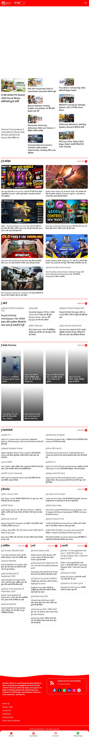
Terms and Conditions (11, 721)
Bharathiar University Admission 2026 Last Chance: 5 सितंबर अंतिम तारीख (41, 128)
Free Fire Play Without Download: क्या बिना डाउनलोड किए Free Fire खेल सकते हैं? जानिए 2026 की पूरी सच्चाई (21, 262)
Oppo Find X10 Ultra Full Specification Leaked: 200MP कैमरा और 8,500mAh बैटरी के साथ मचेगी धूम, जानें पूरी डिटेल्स (66, 480)
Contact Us (6, 711)
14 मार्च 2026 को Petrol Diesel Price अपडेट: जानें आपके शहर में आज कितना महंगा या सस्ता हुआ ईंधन (66, 524)
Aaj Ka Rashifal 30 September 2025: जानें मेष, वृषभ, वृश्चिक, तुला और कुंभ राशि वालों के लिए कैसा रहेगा (14, 582)
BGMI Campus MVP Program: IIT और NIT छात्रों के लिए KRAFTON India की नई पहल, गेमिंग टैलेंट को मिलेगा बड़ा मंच (66, 262)
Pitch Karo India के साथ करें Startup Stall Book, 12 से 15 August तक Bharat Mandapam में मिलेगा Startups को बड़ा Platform (66, 512)
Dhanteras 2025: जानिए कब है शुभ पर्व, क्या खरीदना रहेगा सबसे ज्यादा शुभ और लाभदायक (43, 620)
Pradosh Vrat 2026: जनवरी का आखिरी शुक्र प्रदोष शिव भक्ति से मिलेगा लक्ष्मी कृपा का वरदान (43, 590)
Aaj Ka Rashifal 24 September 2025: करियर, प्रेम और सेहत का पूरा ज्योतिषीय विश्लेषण (13, 610)
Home (11, 736)
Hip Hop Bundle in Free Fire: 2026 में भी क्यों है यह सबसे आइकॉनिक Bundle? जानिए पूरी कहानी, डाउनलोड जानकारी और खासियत (21, 193)
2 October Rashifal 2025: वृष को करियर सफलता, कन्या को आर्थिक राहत (14, 556)
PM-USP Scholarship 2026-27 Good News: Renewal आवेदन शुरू (42, 90)
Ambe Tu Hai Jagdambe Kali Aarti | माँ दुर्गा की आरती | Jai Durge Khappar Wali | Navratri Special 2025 (73, 566)
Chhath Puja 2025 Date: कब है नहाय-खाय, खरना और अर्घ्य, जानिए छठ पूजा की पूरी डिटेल (44, 602)
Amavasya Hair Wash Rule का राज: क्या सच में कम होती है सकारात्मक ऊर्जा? (44, 573)
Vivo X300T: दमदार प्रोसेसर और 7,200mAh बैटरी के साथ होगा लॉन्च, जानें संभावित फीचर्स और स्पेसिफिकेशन (22, 468)
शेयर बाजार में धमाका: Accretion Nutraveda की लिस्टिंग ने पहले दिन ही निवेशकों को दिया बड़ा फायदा (66, 538)
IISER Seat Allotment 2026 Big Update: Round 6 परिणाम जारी (72, 125)
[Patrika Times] (6, 3)
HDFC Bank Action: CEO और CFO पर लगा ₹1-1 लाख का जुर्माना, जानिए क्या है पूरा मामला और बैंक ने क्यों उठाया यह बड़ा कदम (21, 512)
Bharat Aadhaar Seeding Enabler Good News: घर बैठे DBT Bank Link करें (41, 108)
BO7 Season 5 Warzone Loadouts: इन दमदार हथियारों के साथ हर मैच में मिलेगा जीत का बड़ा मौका (22, 294)
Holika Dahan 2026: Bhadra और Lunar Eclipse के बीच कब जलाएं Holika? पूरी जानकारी (43, 557)
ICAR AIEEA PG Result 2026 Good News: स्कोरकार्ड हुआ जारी (13, 98)
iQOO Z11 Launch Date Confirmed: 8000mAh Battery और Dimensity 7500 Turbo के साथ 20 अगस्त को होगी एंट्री (22, 441)
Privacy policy (7, 717)
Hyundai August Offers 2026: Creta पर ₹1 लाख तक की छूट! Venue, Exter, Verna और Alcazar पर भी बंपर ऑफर (42, 316)
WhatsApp (77, 736)
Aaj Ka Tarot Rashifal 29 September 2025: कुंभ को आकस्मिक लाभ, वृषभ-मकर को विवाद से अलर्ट (14, 597)
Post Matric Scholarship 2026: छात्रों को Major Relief (72, 89)
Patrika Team (7, 707)
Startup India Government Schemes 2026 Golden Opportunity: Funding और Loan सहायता (42, 149)
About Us (6, 704)
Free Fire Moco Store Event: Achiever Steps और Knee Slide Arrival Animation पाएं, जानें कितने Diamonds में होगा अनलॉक (65, 274)
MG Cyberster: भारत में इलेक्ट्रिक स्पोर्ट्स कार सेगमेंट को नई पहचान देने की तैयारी (42, 332)
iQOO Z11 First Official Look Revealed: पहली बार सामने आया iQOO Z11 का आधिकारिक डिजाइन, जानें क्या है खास (67, 468)
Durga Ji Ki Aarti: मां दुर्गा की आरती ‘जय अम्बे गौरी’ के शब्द (73, 578)
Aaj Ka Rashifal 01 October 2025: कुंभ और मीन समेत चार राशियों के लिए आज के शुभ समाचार (14, 567)
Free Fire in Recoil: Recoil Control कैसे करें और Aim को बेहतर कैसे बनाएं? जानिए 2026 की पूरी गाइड (66, 227)
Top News (33, 736)
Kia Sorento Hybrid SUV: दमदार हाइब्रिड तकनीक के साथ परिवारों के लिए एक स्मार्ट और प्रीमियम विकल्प (72, 332)
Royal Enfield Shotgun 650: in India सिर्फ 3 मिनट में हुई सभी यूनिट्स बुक (73, 315)
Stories (56, 736)
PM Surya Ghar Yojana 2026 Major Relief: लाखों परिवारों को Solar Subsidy (71, 144)
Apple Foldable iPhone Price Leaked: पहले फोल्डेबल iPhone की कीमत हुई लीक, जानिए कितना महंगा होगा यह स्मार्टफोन (20, 455)
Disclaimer (6, 714)
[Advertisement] (44, 25)
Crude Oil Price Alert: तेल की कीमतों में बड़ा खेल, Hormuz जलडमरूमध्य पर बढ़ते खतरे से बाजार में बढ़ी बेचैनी (66, 500)
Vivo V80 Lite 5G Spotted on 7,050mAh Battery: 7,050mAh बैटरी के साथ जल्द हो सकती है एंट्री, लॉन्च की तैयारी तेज (66, 455)
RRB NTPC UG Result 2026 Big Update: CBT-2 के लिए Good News (72, 107)
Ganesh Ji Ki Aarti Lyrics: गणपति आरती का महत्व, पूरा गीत (73, 588)
